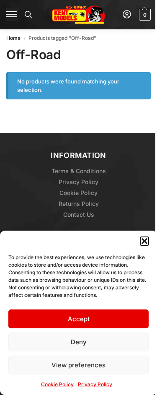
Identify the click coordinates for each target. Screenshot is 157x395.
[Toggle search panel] (28, 14)
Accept (79, 319)
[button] (144, 241)
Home (13, 38)
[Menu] (12, 14)
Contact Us (78, 214)
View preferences (78, 365)
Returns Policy (79, 203)
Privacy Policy (95, 384)
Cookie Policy (57, 384)
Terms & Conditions (78, 170)
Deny (79, 342)
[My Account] (127, 15)
